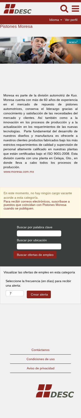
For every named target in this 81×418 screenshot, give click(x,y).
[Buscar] (64, 8)
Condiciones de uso (41, 359)
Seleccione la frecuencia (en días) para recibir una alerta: (38, 283)
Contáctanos (41, 350)
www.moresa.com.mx (19, 171)
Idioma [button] (54, 20)
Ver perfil (71, 20)
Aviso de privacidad (40, 368)
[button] (75, 8)
